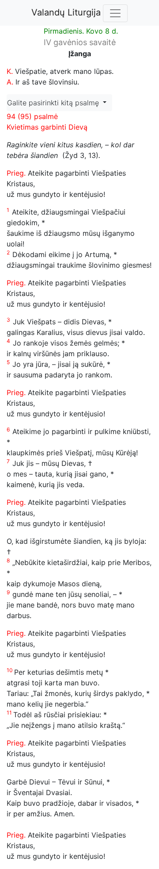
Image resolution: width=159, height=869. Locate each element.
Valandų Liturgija (66, 12)
